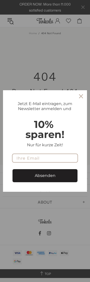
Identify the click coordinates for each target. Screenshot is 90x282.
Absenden (45, 175)
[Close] (81, 96)
